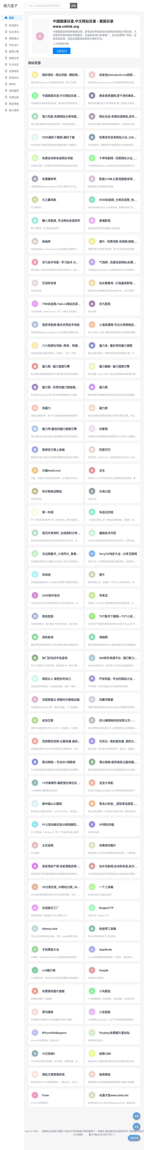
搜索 (73, 5)
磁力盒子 (11, 5)
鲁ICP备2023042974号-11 (102, 1134)
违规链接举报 (62, 43)
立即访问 (61, 51)
